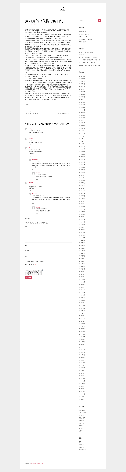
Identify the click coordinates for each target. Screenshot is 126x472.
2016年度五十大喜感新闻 (85, 39)
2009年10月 (82, 183)
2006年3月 (82, 295)
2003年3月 (82, 389)
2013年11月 (82, 99)
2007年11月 (82, 243)
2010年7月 (82, 159)
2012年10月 (82, 125)
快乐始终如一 (82, 31)
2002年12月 (82, 396)
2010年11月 (82, 149)
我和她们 (81, 420)
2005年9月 (82, 310)
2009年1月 (82, 206)
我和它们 (81, 423)
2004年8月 (82, 344)
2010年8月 (82, 157)
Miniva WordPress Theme (37, 463)
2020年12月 (82, 76)
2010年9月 (82, 154)
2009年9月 (82, 185)
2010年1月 (82, 175)
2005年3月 (82, 326)
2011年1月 (81, 144)
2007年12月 (82, 240)
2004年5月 (82, 352)
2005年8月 (82, 313)
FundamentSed (83, 53)
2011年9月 (82, 136)
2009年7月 (82, 190)
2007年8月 (82, 250)
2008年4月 (82, 230)
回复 (30, 135)
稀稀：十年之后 (83, 36)
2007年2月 (82, 266)
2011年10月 (82, 133)
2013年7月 (82, 104)
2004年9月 (82, 342)
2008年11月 (82, 211)
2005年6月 (82, 318)
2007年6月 (82, 256)
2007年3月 (82, 263)
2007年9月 (82, 248)
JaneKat (81, 65)
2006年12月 (82, 271)
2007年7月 (82, 253)
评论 (26, 226)
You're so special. (84, 34)
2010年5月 (82, 164)
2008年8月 (82, 219)
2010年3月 (82, 170)
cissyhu (31, 148)
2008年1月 (82, 237)
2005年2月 (82, 329)
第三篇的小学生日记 (32, 112)
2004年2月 (82, 360)
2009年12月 (82, 177)
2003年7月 (82, 378)
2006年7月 (82, 284)
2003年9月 (82, 373)
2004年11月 (82, 336)
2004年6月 (82, 349)
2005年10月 (82, 308)
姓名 (26, 245)
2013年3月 (82, 115)
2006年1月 (82, 300)
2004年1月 (82, 362)
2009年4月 (82, 198)
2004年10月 (82, 339)
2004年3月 (82, 357)
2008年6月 (82, 224)
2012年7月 (82, 128)
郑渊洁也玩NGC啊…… (93, 60)
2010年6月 (82, 162)
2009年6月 (82, 193)
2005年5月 (82, 321)
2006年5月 (82, 289)
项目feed (81, 444)
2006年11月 (82, 274)
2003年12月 (82, 365)
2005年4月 (82, 323)
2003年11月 (82, 368)
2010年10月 (82, 151)
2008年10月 (82, 214)
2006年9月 (82, 279)
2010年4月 (82, 167)
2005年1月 (82, 331)
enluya (31, 129)
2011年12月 (82, 131)
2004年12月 (82, 334)
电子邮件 (27, 250)
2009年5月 (82, 196)
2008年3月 (82, 232)
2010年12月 (82, 146)
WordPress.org (83, 449)
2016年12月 (82, 81)
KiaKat (81, 62)
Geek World (82, 410)
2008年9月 (82, 217)
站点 (26, 256)
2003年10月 (82, 370)
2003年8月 (82, 376)
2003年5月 (82, 383)
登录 (80, 442)
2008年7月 (82, 222)
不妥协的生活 (82, 42)
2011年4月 (82, 138)
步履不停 (81, 431)
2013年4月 (82, 112)
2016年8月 (82, 84)
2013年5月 (82, 110)
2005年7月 (82, 316)
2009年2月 (82, 204)
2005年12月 (82, 303)
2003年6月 (82, 381)
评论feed (81, 447)
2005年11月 (82, 305)
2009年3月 (82, 201)
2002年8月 (82, 399)
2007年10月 (82, 245)
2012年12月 (82, 123)
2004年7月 (82, 347)
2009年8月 (82, 188)
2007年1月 (82, 269)
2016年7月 (82, 86)
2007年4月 (82, 261)
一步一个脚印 (82, 412)
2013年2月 (82, 117)
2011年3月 (82, 141)
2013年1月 (82, 120)
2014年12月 (82, 91)
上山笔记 (81, 415)
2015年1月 (82, 89)
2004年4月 (82, 355)
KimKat (81, 60)
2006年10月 (82, 277)
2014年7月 (82, 97)
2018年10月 (82, 78)
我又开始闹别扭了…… (64, 112)
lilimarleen (42, 24)
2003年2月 (82, 391)
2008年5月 (82, 227)
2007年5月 (82, 258)
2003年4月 (82, 386)
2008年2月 (82, 235)
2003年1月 (82, 394)
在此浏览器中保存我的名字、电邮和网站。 (36, 261)
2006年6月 (82, 287)
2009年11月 (82, 180)
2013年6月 (82, 107)
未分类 (31, 104)
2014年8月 (82, 94)
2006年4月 (82, 292)
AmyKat (81, 57)
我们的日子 (82, 418)
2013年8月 (82, 102)
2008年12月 (82, 209)
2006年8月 (82, 282)
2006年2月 (82, 297)
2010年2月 (82, 172)
